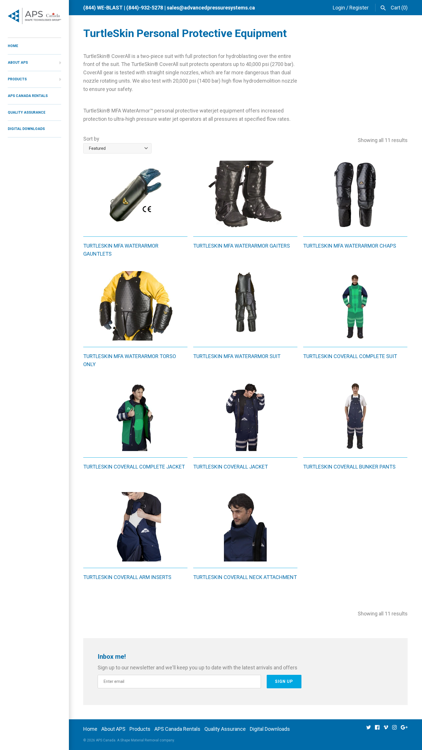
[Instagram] (394, 729)
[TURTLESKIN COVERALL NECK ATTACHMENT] (245, 526)
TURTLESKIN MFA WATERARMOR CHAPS (349, 246)
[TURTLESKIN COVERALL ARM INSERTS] (135, 526)
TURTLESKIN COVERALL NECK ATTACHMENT (245, 577)
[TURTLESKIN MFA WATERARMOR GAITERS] (245, 195)
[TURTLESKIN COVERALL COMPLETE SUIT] (355, 306)
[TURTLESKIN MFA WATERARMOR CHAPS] (355, 195)
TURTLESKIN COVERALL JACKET (230, 467)
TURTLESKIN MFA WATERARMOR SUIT (236, 356)
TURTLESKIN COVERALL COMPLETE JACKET (134, 467)
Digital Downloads (26, 129)
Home (13, 46)
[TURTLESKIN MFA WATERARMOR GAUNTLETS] (135, 195)
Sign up (284, 681)
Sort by (91, 139)
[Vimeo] (386, 729)
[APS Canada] (34, 16)
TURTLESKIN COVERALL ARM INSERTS (127, 577)
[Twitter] (368, 729)
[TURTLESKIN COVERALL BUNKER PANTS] (355, 416)
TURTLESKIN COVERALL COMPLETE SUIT (350, 356)
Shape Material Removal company (147, 740)
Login (339, 8)
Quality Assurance (26, 112)
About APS (18, 63)
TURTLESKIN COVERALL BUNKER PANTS (349, 467)
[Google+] (404, 729)
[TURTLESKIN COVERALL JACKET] (245, 416)
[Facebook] (377, 729)
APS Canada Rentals (28, 96)
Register (359, 8)
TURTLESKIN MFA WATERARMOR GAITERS (241, 246)
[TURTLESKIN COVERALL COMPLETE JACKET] (135, 416)
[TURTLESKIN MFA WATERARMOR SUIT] (245, 306)
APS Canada (105, 740)
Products (17, 79)
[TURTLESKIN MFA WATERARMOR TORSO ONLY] (135, 306)
